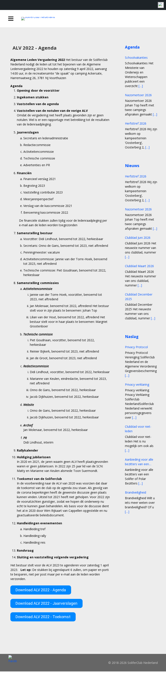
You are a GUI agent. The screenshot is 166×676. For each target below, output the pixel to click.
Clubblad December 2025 (138, 296)
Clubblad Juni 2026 (137, 238)
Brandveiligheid (135, 492)
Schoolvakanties (136, 57)
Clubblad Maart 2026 (139, 266)
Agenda (132, 47)
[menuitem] (160, 5)
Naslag (132, 336)
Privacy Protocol (136, 347)
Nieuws (132, 165)
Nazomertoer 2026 (138, 95)
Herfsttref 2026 (135, 123)
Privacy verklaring (137, 384)
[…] (141, 86)
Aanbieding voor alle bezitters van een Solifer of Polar (139, 461)
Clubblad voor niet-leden (138, 428)
